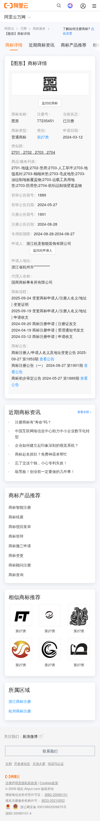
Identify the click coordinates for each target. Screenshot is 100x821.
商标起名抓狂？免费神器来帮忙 (41, 454)
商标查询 (16, 574)
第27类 (43, 137)
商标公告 (18, 345)
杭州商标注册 (20, 711)
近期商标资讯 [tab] (41, 45)
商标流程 (18, 291)
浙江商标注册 (20, 702)
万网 (23, 28)
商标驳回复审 (20, 526)
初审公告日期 (22, 204)
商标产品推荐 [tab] (73, 45)
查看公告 (46, 358)
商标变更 (16, 555)
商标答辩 (16, 536)
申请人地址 (20, 260)
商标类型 (18, 130)
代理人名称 (20, 276)
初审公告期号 (22, 195)
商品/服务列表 (23, 161)
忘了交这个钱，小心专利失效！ (41, 462)
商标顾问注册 (20, 565)
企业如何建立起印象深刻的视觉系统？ (46, 445)
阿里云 (9, 28)
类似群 (17, 145)
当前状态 (70, 114)
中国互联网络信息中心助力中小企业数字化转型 (52, 433)
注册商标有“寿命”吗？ (33, 422)
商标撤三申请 (20, 545)
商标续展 (16, 516)
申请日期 (70, 130)
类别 (41, 130)
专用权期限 (20, 233)
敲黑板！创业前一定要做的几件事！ (45, 471)
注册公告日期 (22, 224)
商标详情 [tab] (13, 45)
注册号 (42, 114)
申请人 (17, 243)
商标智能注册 (20, 507)
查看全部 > (84, 412)
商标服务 (39, 28)
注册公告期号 (22, 214)
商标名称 (18, 114)
